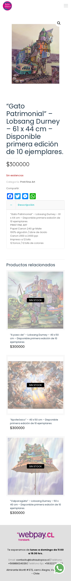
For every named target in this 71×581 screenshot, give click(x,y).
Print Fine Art (27, 182)
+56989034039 (17, 563)
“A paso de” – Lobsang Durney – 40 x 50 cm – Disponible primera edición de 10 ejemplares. (34, 338)
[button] (58, 23)
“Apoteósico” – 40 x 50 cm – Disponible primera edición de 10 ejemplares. (34, 421)
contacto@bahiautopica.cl (33, 560)
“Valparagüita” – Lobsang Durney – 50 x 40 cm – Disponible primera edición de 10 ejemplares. (35, 504)
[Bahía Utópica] (7, 5)
